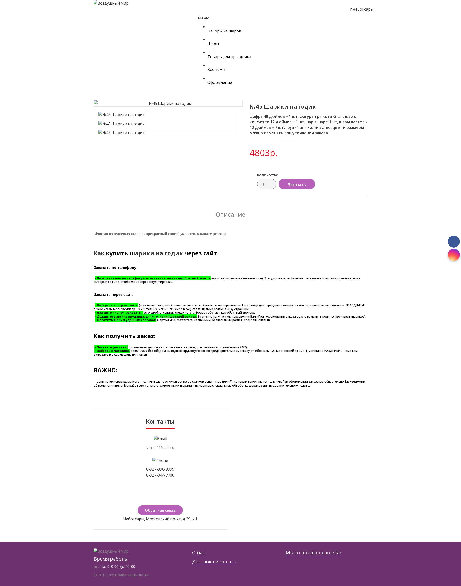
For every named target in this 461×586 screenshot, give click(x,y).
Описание (230, 214)
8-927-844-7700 (160, 475)
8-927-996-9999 (160, 469)
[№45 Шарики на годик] (168, 103)
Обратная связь (160, 510)
